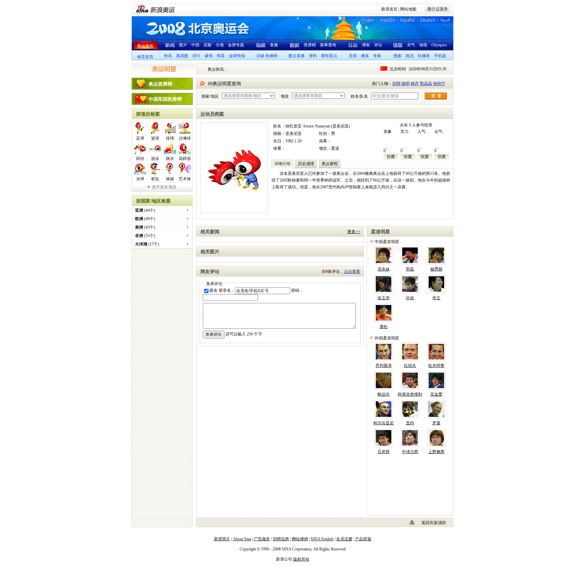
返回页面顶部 (433, 522)
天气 (411, 45)
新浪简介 (222, 539)
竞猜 (353, 55)
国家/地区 (210, 96)
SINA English (322, 539)
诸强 (208, 55)
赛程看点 (329, 55)
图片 (183, 45)
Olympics (439, 45)
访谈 (260, 55)
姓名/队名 (359, 96)
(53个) (145, 235)
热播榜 (271, 55)
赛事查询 (328, 45)
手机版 (440, 55)
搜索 (397, 55)
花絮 (207, 45)
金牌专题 (236, 45)
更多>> (353, 231)
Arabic (445, 20)
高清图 (182, 55)
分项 (220, 45)
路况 (410, 55)
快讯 (168, 55)
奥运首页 (145, 46)
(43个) (145, 227)
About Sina (242, 539)
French (385, 20)
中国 (195, 45)
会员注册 (344, 539)
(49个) (145, 218)
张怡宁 (439, 83)
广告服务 (262, 539)
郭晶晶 (426, 83)
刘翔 (396, 83)
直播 (274, 45)
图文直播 (296, 55)
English (368, 20)
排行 (196, 55)
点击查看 (352, 271)
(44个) (145, 210)
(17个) (147, 244)
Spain (404, 20)
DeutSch (427, 20)
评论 (378, 45)
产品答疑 (363, 539)
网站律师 (300, 539)
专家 (377, 55)
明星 (221, 55)
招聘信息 (281, 539)
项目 (285, 96)
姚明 (406, 83)
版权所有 (301, 559)
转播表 (424, 55)
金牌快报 (237, 55)
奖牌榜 (310, 45)
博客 (366, 45)
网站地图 (408, 9)
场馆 (423, 45)
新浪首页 (389, 9)
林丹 (415, 83)
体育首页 (145, 56)
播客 (365, 55)
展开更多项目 (164, 187)
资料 (313, 55)
